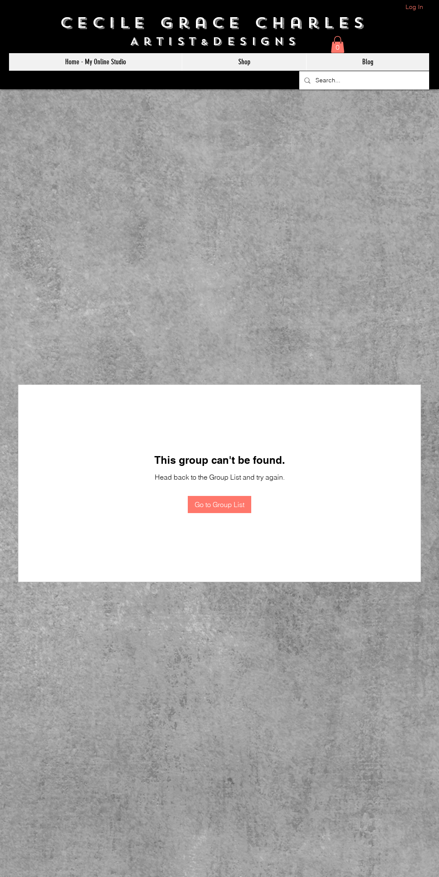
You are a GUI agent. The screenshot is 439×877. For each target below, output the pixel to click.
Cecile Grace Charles (219, 23)
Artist (165, 41)
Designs (260, 41)
